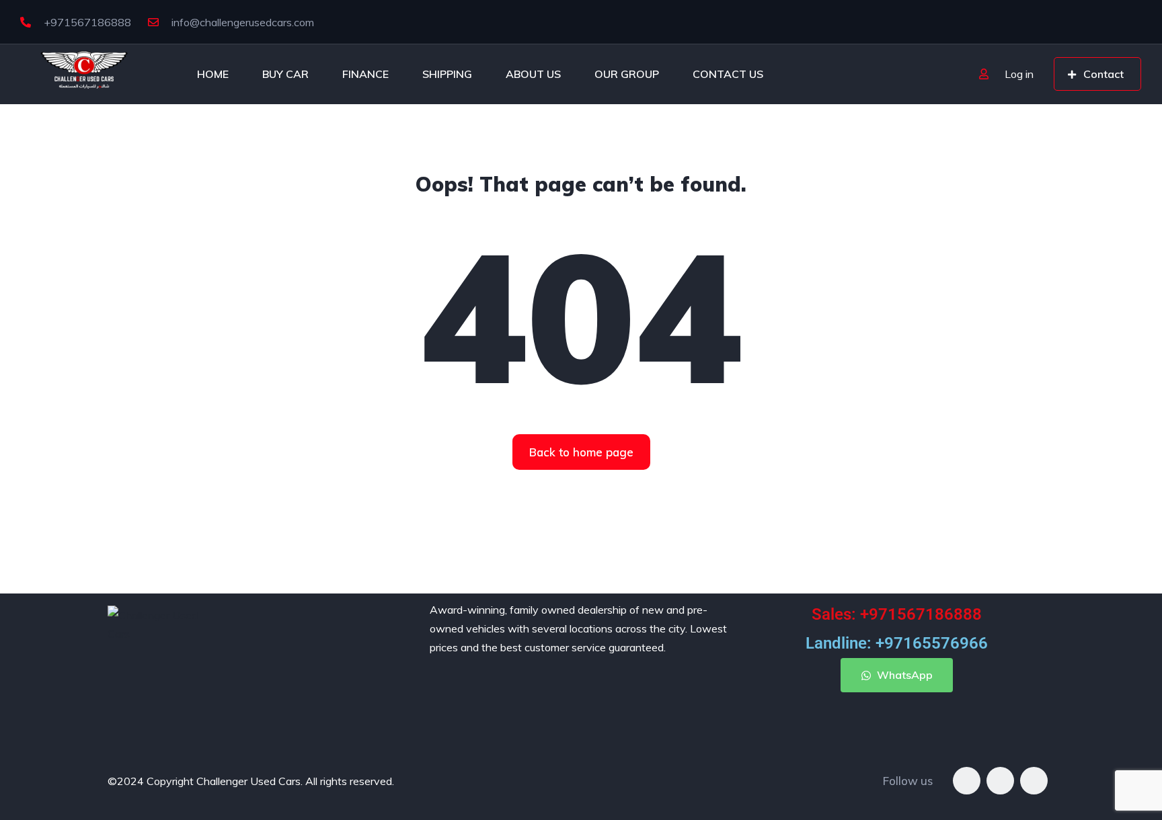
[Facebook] (966, 780)
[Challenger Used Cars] (84, 74)
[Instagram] (1000, 780)
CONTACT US (728, 74)
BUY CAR (285, 74)
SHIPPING (447, 74)
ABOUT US (533, 74)
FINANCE (365, 74)
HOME (213, 74)
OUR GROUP (626, 74)
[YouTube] (1034, 780)
